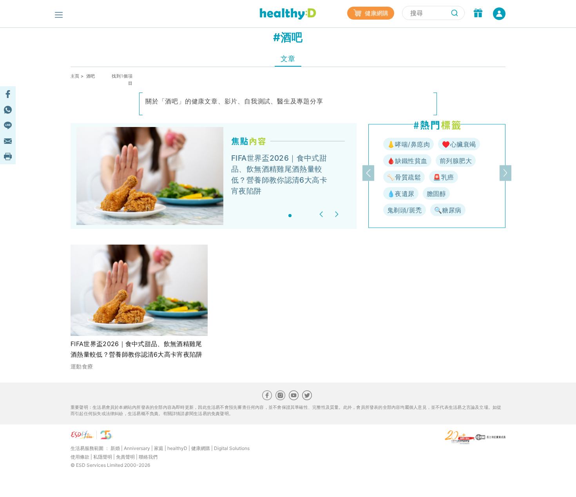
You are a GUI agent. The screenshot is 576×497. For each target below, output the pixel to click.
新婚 (115, 448)
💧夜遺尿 (401, 194)
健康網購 (375, 13)
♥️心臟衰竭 (459, 144)
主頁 (75, 76)
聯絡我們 (148, 457)
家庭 (158, 448)
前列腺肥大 (456, 161)
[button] (322, 214)
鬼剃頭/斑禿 (404, 210)
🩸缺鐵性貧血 (407, 161)
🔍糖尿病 (448, 210)
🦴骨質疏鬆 (404, 177)
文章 (288, 58)
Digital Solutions (232, 448)
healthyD (177, 448)
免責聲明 (125, 457)
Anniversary (137, 448)
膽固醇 (436, 194)
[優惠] (478, 13)
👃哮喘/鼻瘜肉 (408, 144)
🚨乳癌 (443, 177)
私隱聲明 (102, 457)
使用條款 (80, 457)
